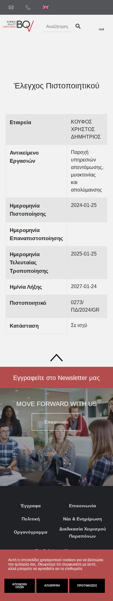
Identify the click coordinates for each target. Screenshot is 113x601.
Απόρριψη (52, 585)
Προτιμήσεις (87, 585)
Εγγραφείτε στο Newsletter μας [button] (56, 377)
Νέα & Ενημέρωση (82, 518)
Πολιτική (31, 518)
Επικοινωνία (82, 505)
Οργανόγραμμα (30, 532)
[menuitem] (46, 7)
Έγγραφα (30, 505)
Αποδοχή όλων (19, 586)
